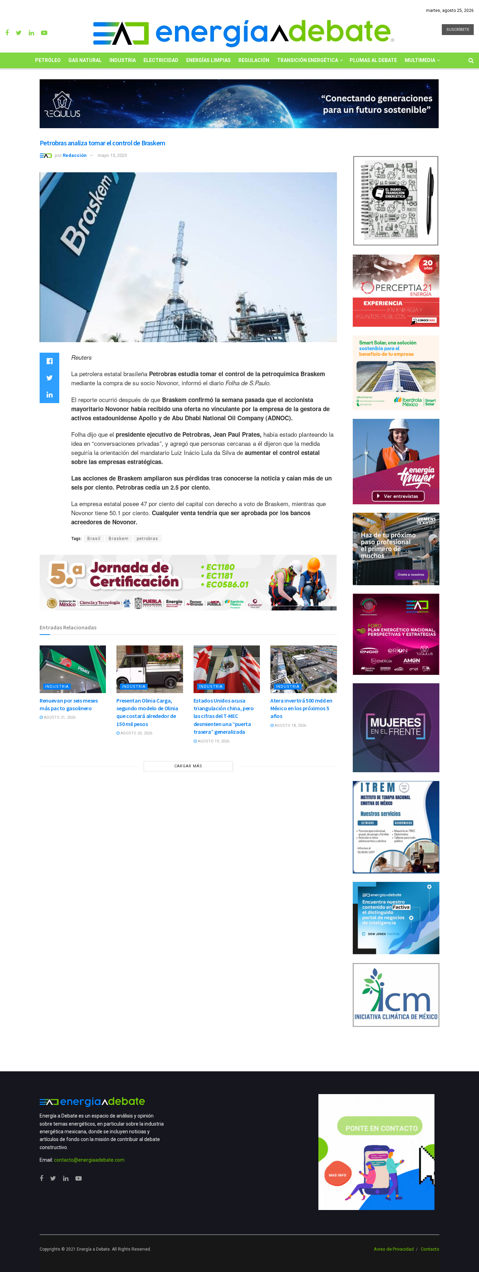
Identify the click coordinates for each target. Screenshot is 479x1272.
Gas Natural (85, 60)
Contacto (430, 1249)
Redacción (75, 155)
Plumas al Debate (373, 60)
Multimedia (420, 60)
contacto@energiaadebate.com (89, 1160)
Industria (122, 60)
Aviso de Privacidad (394, 1249)
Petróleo (48, 60)
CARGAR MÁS (188, 766)
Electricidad (160, 60)
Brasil (94, 538)
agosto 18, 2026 (290, 725)
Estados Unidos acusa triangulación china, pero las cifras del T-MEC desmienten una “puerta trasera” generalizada (224, 716)
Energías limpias (208, 60)
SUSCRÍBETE (457, 29)
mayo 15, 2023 (112, 155)
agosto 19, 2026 (213, 741)
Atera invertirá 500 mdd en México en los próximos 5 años (301, 708)
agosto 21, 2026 (59, 717)
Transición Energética (307, 60)
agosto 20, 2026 (136, 733)
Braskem (119, 538)
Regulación (253, 60)
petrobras (147, 538)
